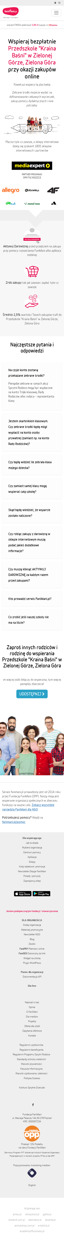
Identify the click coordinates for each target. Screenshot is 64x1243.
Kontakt (32, 1035)
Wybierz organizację (32, 847)
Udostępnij (30, 694)
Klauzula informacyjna (31, 1068)
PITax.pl (44, 1156)
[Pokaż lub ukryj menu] (56, 12)
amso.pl (17, 1214)
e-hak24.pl (43, 1225)
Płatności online (32, 948)
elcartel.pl (50, 1220)
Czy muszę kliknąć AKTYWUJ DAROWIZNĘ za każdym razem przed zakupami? (28, 574)
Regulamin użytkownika (31, 1044)
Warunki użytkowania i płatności (31, 1073)
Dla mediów (32, 1016)
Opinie (32, 1007)
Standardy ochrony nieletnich (31, 1059)
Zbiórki (32, 943)
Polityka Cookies (32, 1078)
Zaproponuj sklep (32, 880)
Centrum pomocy (32, 852)
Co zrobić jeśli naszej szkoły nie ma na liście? (28, 619)
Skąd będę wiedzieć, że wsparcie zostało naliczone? (29, 512)
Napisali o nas (32, 1002)
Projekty (32, 1021)
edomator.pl (35, 1220)
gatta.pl (47, 1214)
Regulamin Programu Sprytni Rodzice (31, 1054)
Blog (32, 939)
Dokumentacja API (32, 976)
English (32, 1185)
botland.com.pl (17, 1220)
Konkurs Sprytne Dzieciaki (32, 1087)
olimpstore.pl (32, 1214)
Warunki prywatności (31, 1063)
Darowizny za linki (32, 953)
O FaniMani (32, 1011)
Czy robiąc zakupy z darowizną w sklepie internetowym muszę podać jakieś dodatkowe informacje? (29, 542)
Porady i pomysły (32, 876)
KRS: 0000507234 (32, 1121)
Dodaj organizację (32, 924)
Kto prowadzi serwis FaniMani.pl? (29, 598)
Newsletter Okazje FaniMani (32, 871)
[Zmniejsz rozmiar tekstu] (59, 3)
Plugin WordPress (32, 962)
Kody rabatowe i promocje (32, 866)
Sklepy (32, 861)
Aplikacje (32, 857)
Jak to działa (32, 842)
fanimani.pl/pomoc (13, 822)
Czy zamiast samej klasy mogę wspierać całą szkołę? (27, 488)
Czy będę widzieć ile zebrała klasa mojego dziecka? (30, 465)
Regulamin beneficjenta (31, 1049)
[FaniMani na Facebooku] (32, 1105)
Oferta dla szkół (32, 1026)
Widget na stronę (32, 958)
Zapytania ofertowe (32, 1030)
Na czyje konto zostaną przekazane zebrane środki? (26, 372)
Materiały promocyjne (32, 929)
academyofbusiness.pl (32, 1231)
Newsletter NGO (32, 934)
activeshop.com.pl (24, 1225)
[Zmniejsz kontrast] (55, 3)
